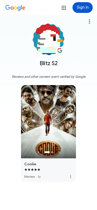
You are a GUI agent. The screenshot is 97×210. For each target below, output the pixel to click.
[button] (63, 7)
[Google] (15, 8)
